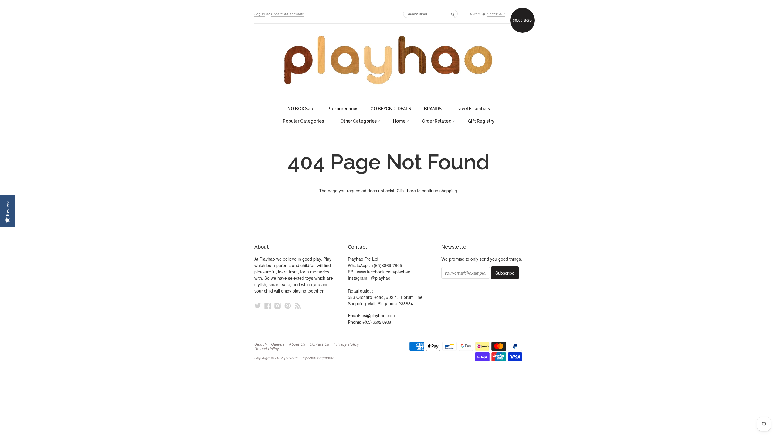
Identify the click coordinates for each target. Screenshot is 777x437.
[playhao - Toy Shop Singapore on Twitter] (257, 305)
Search (260, 344)
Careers (278, 344)
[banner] (388, 60)
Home (399, 121)
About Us (297, 344)
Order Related (437, 121)
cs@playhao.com (378, 315)
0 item (475, 14)
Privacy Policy (346, 344)
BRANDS (433, 108)
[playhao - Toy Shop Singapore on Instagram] (277, 305)
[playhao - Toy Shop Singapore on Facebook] (267, 305)
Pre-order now (342, 108)
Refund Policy (266, 349)
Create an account (287, 14)
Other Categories (359, 121)
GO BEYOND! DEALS (390, 108)
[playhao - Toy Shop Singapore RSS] (297, 305)
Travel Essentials (472, 108)
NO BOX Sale (300, 108)
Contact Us (319, 344)
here (411, 191)
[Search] (453, 13)
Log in (259, 14)
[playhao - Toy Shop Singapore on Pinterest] (287, 305)
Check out (496, 14)
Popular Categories (304, 121)
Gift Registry (481, 121)
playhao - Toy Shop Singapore (309, 357)
